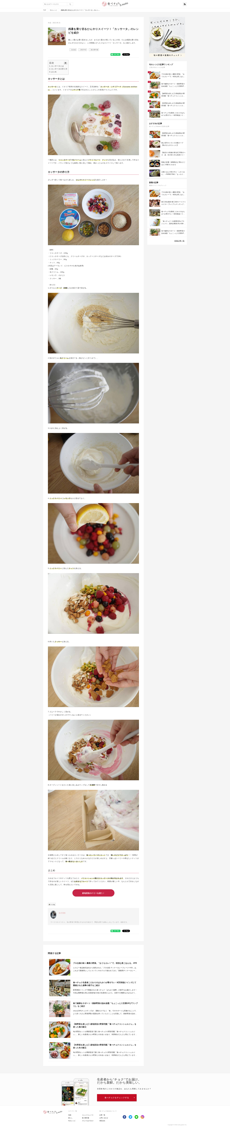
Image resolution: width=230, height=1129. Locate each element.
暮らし (70, 1118)
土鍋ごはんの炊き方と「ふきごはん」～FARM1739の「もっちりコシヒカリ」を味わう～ (173, 173)
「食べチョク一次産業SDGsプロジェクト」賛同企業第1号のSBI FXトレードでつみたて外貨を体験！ (173, 222)
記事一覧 (102, 1115)
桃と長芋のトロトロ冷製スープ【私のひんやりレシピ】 (172, 144)
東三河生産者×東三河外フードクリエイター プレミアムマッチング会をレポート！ (173, 203)
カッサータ (94, 50)
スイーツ (83, 50)
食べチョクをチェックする (117, 1098)
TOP (44, 10)
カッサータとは (57, 66)
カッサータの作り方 (59, 69)
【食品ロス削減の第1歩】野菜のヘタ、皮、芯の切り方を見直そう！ (173, 154)
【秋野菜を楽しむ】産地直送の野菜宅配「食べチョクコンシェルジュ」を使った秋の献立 (173, 134)
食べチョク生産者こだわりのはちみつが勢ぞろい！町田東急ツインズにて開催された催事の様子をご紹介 (104, 983)
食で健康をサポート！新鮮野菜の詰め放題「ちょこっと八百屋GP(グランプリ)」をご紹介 (105, 1004)
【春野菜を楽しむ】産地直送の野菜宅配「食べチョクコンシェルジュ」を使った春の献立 (104, 1025)
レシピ (74, 50)
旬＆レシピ (53, 10)
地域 (69, 1115)
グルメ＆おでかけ (87, 1121)
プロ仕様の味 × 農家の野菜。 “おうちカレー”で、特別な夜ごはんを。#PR (105, 963)
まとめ (54, 72)
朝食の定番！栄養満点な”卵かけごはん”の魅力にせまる (173, 163)
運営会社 (102, 1121)
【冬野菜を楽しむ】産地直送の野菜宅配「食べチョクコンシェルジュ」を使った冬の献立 (104, 1046)
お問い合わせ (103, 1118)
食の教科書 (85, 1118)
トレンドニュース (87, 1115)
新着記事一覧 (179, 241)
